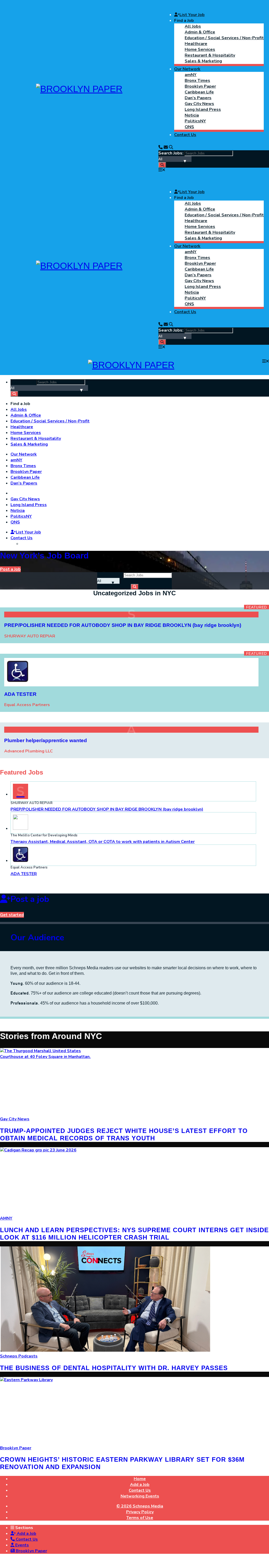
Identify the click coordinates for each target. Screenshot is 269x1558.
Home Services (200, 49)
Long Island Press (203, 109)
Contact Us (185, 135)
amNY (190, 75)
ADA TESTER (24, 874)
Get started (12, 915)
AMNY (6, 1218)
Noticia (192, 115)
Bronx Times (197, 80)
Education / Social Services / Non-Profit (224, 38)
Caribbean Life (199, 92)
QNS (189, 127)
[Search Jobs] (162, 165)
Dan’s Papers (198, 98)
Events (21, 1545)
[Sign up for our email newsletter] (166, 147)
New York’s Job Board (44, 555)
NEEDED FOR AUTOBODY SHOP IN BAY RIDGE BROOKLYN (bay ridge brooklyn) (107, 809)
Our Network (187, 69)
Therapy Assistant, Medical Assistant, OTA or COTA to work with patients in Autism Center (103, 842)
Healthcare (196, 44)
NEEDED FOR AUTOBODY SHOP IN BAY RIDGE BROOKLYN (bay (122, 625)
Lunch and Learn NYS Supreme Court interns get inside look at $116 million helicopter (134, 1233)
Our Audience (37, 937)
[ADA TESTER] (17, 680)
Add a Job (26, 1533)
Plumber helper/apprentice (45, 740)
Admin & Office (200, 32)
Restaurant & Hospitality (210, 55)
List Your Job (192, 15)
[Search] (171, 147)
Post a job (30, 899)
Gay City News (199, 104)
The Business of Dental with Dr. (114, 1367)
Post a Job (10, 569)
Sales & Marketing (203, 61)
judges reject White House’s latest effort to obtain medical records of (124, 1134)
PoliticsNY (195, 121)
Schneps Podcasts (19, 1356)
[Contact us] (160, 147)
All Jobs (193, 26)
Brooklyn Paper (200, 86)
